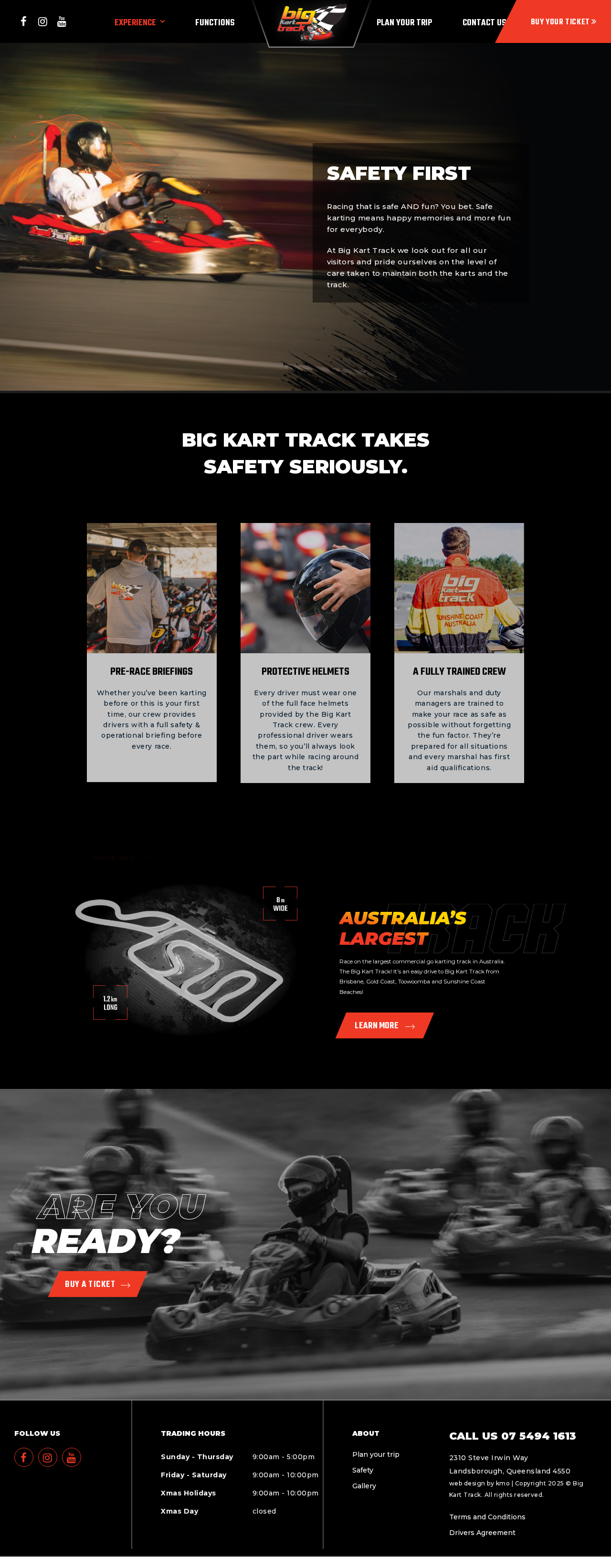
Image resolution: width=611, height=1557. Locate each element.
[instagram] (43, 21)
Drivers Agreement (482, 1532)
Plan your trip (376, 1454)
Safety (362, 1470)
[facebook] (23, 21)
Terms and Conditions (487, 1517)
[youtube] (62, 21)
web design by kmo (479, 1483)
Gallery (364, 1486)
